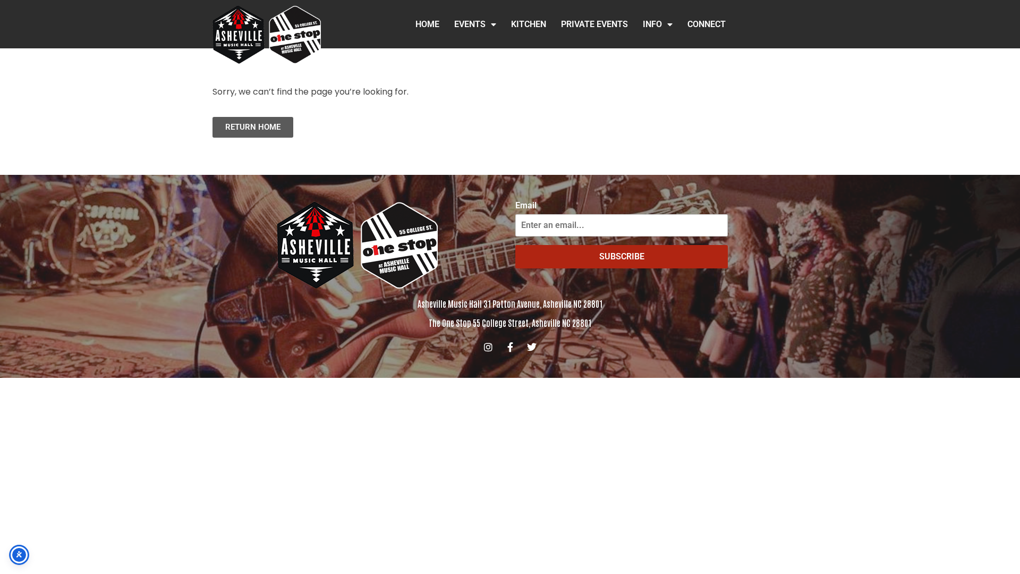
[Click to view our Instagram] (488, 347)
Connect (706, 24)
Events (470, 24)
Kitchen (528, 24)
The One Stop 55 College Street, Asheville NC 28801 (510, 322)
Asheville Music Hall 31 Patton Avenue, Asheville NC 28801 (510, 303)
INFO (652, 24)
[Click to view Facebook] (510, 347)
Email (526, 205)
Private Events (594, 24)
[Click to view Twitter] (531, 347)
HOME (427, 24)
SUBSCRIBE (621, 256)
